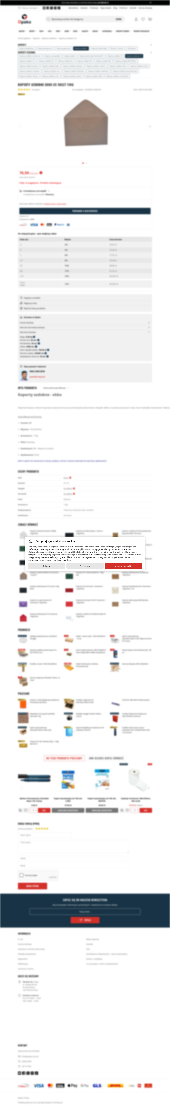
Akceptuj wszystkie (123, 566)
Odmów (46, 566)
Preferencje (85, 566)
